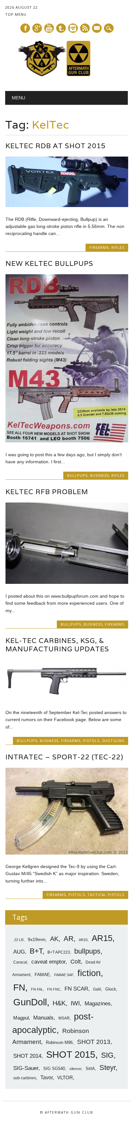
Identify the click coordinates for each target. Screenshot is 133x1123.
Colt (75, 961)
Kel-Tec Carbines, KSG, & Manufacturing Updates (57, 644)
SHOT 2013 (93, 1041)
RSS (85, 28)
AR (69, 939)
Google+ (37, 28)
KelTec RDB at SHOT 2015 (55, 145)
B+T (36, 951)
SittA (90, 1068)
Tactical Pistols (105, 894)
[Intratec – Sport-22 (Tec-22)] (66, 853)
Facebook (25, 28)
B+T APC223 (58, 952)
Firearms (99, 247)
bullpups (87, 951)
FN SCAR (76, 989)
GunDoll (30, 1002)
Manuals (43, 1018)
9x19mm (37, 939)
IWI (75, 1003)
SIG (107, 1055)
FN (19, 987)
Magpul (21, 1017)
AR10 (83, 940)
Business (99, 475)
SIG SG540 (54, 1068)
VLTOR (65, 1077)
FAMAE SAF (63, 975)
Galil (97, 989)
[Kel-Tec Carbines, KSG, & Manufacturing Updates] (66, 699)
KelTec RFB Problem (46, 491)
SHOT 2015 (70, 1054)
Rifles (117, 247)
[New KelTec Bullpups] (66, 440)
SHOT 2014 (27, 1056)
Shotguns (113, 740)
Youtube (49, 28)
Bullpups (77, 475)
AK (54, 938)
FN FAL (37, 989)
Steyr (107, 1068)
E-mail (97, 28)
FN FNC (53, 989)
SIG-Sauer (25, 1068)
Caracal (20, 962)
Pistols (91, 740)
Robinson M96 (59, 1042)
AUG (19, 952)
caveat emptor (48, 961)
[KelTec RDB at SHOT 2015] (66, 205)
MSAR (64, 1018)
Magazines (98, 1004)
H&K (59, 1003)
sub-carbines (24, 1078)
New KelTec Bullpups (49, 263)
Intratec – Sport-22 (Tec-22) (64, 757)
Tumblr (61, 28)
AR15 (102, 938)
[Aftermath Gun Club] (66, 74)
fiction (89, 973)
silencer (75, 1069)
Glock (110, 989)
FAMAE (42, 974)
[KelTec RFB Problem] (66, 582)
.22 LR (18, 940)
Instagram (73, 28)
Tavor (46, 1077)
